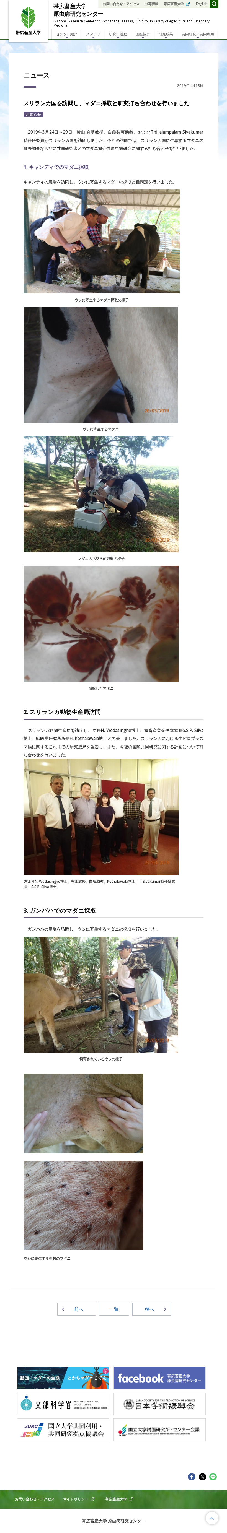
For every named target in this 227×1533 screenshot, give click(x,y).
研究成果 (166, 34)
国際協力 (143, 34)
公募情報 (151, 3)
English (202, 3)
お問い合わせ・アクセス (121, 3)
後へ (149, 1309)
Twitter (202, 1476)
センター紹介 (67, 34)
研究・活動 (118, 34)
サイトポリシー (75, 1498)
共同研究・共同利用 (198, 34)
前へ (78, 1309)
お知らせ (33, 114)
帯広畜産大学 (174, 3)
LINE (213, 1476)
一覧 (114, 1309)
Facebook (191, 1476)
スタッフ (93, 34)
